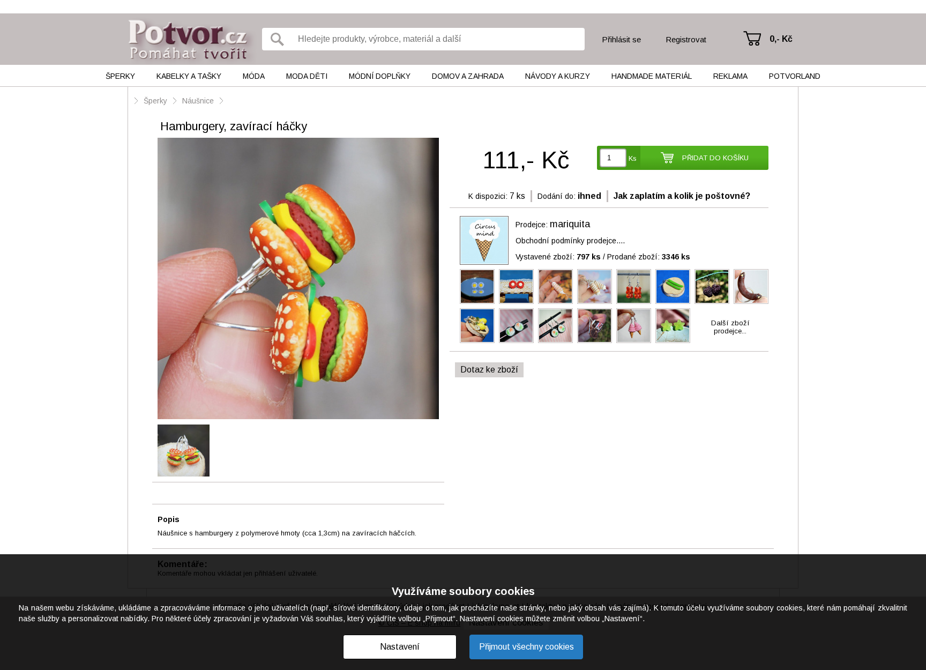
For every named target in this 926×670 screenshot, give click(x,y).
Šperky (120, 76)
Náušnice (198, 100)
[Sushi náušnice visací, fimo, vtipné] (555, 325)
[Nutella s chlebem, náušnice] (594, 325)
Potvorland (794, 76)
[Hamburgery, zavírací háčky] (298, 279)
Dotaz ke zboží (489, 369)
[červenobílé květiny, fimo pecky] (516, 286)
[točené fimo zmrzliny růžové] (633, 325)
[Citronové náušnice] (477, 325)
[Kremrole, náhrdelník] (555, 286)
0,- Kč (781, 38)
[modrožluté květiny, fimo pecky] (477, 286)
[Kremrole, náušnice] (594, 286)
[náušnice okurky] (672, 286)
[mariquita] (484, 240)
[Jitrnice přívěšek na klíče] (751, 286)
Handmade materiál (651, 76)
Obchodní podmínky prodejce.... (570, 240)
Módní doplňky (379, 76)
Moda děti (306, 76)
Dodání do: (556, 196)
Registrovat (686, 39)
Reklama (730, 76)
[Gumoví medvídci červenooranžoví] (633, 286)
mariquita (570, 224)
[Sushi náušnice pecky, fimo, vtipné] (516, 325)
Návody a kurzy (557, 76)
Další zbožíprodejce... (730, 327)
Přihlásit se (621, 39)
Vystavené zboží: (558, 256)
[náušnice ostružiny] (711, 286)
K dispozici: (487, 196)
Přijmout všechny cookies (526, 646)
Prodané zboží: (648, 256)
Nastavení (400, 646)
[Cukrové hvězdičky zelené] (672, 325)
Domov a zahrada (468, 76)
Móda (254, 76)
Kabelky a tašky (188, 76)
